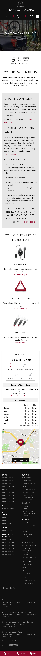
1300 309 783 (23, 393)
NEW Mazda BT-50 (10, 508)
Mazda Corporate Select (30, 508)
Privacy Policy (28, 581)
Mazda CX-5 (7, 484)
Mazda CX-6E (8, 487)
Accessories (27, 542)
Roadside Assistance (27, 549)
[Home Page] (20, 4)
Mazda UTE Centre (27, 503)
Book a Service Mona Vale (28, 531)
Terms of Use (27, 583)
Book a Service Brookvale (28, 526)
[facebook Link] (3, 587)
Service (25, 522)
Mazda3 (6, 520)
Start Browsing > (20, 275)
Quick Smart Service (27, 535)
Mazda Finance (29, 490)
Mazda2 (6, 517)
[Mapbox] (8, 461)
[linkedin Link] (10, 587)
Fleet (24, 487)
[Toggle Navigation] (37, 16)
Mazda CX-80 (8, 498)
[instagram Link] (14, 587)
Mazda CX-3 (7, 478)
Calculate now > (20, 343)
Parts (24, 539)
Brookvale (20, 354)
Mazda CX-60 (8, 492)
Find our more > (20, 309)
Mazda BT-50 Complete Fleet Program (28, 513)
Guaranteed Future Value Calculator (27, 497)
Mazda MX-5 (8, 530)
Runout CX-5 (8, 490)
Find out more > (10, 154)
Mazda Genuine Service (29, 554)
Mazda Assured (29, 492)
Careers (25, 570)
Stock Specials (28, 484)
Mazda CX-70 (8, 495)
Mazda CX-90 (8, 501)
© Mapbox (34, 462)
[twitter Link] (7, 587)
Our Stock (27, 478)
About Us (26, 568)
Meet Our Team (28, 573)
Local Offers (27, 481)
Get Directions (20, 460)
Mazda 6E (6, 523)
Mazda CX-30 (8, 481)
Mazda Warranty (30, 545)
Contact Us (27, 565)
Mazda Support (29, 558)
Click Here (29, 222)
